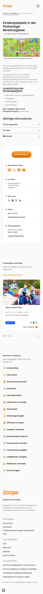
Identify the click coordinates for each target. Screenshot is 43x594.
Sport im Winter (9, 555)
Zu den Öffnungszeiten (16, 236)
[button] (3, 336)
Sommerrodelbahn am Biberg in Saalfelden (20, 569)
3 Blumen (6, 552)
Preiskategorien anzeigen (16, 217)
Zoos (5, 544)
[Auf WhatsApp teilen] (14, 171)
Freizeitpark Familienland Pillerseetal (17, 573)
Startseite (6, 13)
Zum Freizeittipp (21, 154)
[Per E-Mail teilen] (23, 171)
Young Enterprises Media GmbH (24, 582)
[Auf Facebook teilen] (9, 171)
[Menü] (38, 6)
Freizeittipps (14, 13)
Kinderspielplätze (23, 34)
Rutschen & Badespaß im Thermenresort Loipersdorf (19, 565)
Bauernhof (7, 548)
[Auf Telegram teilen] (19, 171)
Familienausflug (10, 34)
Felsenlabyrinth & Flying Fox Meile (16, 577)
